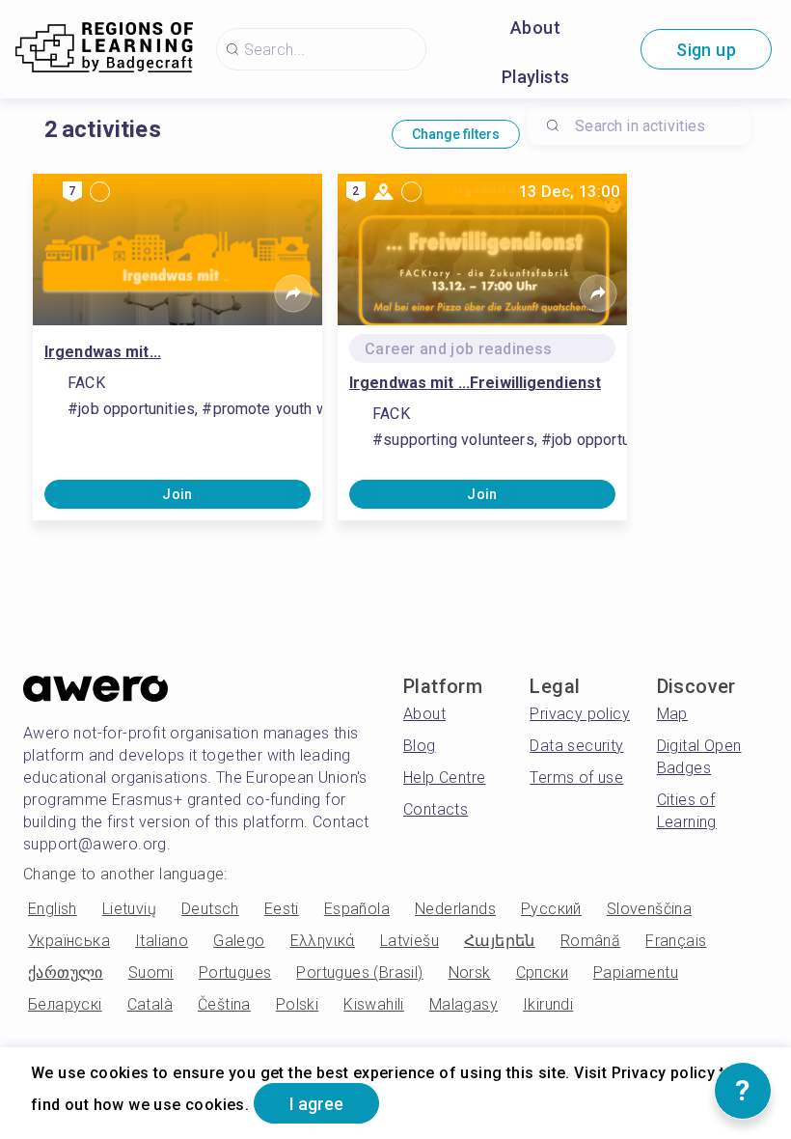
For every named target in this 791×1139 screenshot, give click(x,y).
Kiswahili (373, 1004)
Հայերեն (499, 940)
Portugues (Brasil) (359, 972)
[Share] (293, 293)
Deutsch (210, 909)
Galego (238, 940)
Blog (419, 745)
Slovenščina (649, 909)
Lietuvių (129, 909)
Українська (69, 940)
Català (150, 1004)
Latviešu (409, 940)
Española (357, 909)
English (52, 909)
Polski (297, 1004)
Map (672, 714)
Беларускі (65, 1004)
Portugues (235, 972)
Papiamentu (635, 972)
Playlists (536, 77)
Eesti (281, 909)
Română (590, 940)
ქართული (65, 972)
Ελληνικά (322, 940)
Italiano (161, 940)
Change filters (456, 134)
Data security (576, 745)
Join (177, 494)
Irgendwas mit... (102, 352)
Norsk (470, 972)
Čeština (224, 1004)
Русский (551, 909)
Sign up (706, 50)
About (535, 27)
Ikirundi (548, 1004)
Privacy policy (580, 714)
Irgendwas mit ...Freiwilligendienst (475, 383)
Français (675, 940)
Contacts (435, 809)
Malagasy (463, 1004)
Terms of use (576, 777)
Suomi (151, 972)
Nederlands (455, 909)
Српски (542, 972)
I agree (316, 1104)
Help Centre (444, 777)
